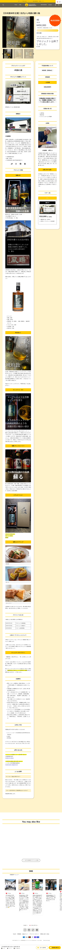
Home (16, 4)
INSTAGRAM (44, 4)
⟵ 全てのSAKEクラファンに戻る (31, 860)
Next (33, 54)
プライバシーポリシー (34, 934)
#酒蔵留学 (12, 874)
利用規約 (19, 934)
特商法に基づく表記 (44, 934)
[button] (8, 803)
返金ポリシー (25, 934)
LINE (20, 4)
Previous (2, 54)
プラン (47, 198)
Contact (50, 4)
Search (14, 934)
